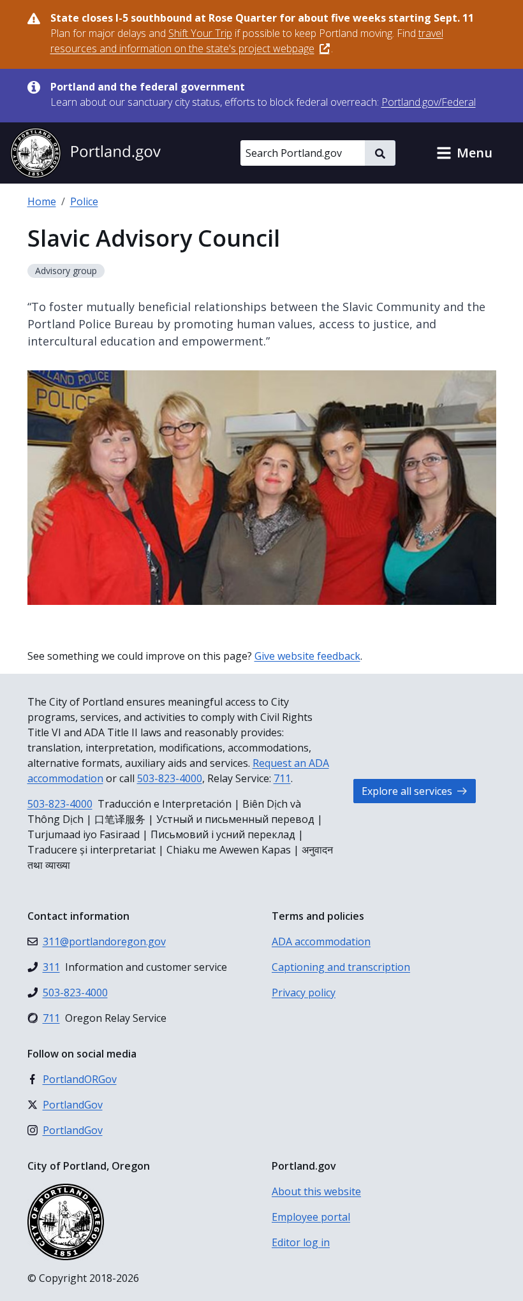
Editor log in (301, 1242)
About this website (316, 1191)
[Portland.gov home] (85, 152)
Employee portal (311, 1217)
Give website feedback (307, 656)
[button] (464, 153)
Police (84, 201)
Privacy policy (303, 992)
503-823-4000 (169, 778)
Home (41, 201)
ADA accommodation (321, 941)
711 (282, 778)
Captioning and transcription (341, 967)
